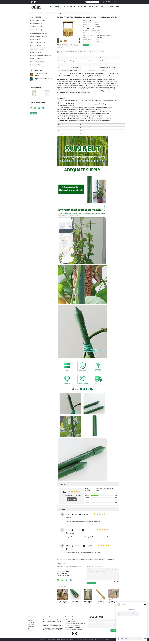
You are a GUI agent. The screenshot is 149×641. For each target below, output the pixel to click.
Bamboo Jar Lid (34, 39)
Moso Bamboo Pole (35, 27)
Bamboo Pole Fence (35, 30)
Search (101, 1)
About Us (72, 6)
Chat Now (108, 1)
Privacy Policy (43, 639)
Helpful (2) (70, 517)
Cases (117, 6)
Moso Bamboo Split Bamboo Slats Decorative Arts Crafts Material (74, 628)
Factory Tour (82, 6)
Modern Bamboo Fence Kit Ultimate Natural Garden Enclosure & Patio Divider (88, 602)
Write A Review (72, 499)
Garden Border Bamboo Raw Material (69, 559)
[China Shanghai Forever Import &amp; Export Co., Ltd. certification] (34, 93)
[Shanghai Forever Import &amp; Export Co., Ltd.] (36, 7)
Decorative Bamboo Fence (37, 33)
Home (51, 6)
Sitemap (30, 631)
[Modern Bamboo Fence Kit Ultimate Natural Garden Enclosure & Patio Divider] (87, 594)
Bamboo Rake (33, 65)
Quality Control (93, 6)
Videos (66, 6)
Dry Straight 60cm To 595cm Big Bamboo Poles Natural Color (76, 620)
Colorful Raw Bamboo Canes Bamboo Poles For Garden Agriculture (75, 624)
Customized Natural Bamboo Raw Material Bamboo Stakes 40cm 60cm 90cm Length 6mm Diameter (100, 602)
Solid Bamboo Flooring (36, 49)
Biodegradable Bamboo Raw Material (88, 559)
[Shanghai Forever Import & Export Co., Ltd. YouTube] (34, 2)
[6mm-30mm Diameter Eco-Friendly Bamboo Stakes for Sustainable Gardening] (62, 594)
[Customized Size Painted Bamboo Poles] (31, 79)
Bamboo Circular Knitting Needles (39, 55)
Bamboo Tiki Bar (34, 46)
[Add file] (118, 638)
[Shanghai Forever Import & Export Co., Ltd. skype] (44, 107)
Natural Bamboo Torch (36, 42)
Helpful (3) (70, 549)
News (111, 6)
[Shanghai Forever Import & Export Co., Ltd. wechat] (40, 107)
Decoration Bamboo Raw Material (105, 559)
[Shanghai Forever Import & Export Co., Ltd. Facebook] (31, 2)
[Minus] (145, 604)
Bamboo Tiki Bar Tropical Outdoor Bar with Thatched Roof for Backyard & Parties (68, 46)
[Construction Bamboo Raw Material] (31, 74)
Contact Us (103, 6)
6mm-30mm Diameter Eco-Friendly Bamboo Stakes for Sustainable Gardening (62, 602)
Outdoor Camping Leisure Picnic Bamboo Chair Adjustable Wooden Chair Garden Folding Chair (53, 629)
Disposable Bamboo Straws (37, 36)
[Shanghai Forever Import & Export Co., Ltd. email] (32, 107)
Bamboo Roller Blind (35, 58)
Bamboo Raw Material (43, 13)
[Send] (145, 638)
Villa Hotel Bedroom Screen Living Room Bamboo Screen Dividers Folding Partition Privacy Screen (53, 625)
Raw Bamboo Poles (35, 23)
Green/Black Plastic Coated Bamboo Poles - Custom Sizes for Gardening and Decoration (75, 602)
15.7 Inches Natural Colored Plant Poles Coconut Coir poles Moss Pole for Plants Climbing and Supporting (53, 620)
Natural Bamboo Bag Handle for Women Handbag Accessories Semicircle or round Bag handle (113, 602)
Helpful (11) (71, 533)
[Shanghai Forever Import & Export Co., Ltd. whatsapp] (36, 107)
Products (58, 6)
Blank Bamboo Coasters (36, 62)
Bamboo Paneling (34, 52)
